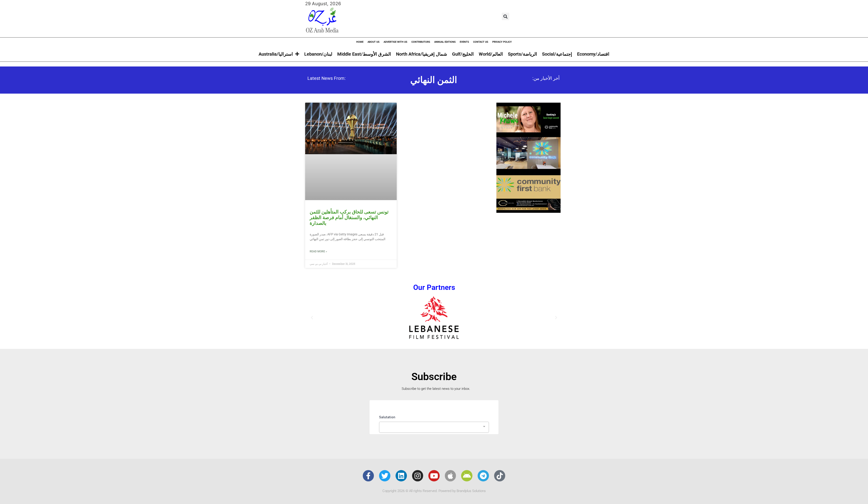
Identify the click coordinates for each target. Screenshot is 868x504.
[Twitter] (384, 475)
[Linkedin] (401, 475)
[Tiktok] (499, 475)
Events (464, 41)
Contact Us (480, 41)
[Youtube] (434, 475)
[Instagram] (417, 475)
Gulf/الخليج (463, 54)
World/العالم (491, 54)
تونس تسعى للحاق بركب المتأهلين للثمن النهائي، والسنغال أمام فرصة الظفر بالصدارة (349, 217)
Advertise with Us (395, 41)
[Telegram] (483, 475)
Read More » (318, 251)
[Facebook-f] (368, 475)
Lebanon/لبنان (318, 54)
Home (359, 41)
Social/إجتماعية (557, 54)
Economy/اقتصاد (593, 54)
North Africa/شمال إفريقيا (421, 54)
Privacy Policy (502, 41)
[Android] (466, 475)
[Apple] (450, 475)
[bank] (528, 211)
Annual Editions (445, 41)
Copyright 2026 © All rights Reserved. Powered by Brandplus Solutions (434, 491)
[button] (505, 16)
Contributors (420, 41)
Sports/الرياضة (522, 54)
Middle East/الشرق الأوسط (364, 54)
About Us (374, 41)
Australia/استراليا (276, 54)
